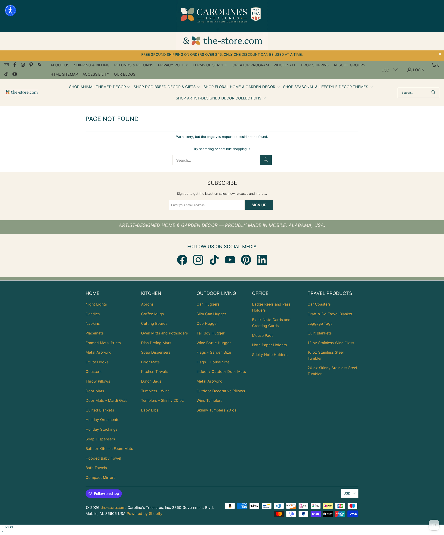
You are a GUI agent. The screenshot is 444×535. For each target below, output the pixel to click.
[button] (100, 87)
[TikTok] (214, 260)
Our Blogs (124, 74)
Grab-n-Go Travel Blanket (330, 314)
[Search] (433, 93)
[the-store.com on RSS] (39, 65)
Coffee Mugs (152, 314)
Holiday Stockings (101, 429)
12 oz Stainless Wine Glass (331, 342)
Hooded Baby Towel (103, 458)
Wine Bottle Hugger (214, 342)
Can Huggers (208, 304)
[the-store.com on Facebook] (14, 65)
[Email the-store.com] (6, 65)
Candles (93, 314)
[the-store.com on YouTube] (14, 74)
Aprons (147, 304)
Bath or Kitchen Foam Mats (109, 448)
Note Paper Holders (269, 345)
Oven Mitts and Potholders (164, 333)
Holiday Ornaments (102, 419)
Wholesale (285, 65)
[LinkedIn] (262, 260)
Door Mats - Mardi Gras (106, 400)
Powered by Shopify (144, 513)
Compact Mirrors (100, 477)
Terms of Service (210, 65)
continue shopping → (235, 149)
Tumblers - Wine (155, 391)
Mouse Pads (262, 335)
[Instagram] (198, 260)
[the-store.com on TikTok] (6, 74)
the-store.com (113, 507)
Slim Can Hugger (211, 314)
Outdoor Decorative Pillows (221, 391)
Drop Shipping (315, 65)
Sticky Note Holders (269, 354)
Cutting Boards (154, 323)
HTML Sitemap (64, 74)
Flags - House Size (213, 362)
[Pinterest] (246, 260)
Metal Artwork (98, 352)
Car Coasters (319, 304)
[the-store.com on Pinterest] (31, 65)
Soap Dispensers (100, 439)
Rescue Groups (349, 65)
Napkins (93, 323)
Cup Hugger (207, 323)
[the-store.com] (21, 92)
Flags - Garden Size (214, 352)
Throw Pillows (98, 381)
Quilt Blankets (320, 333)
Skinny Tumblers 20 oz (217, 410)
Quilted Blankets (100, 410)
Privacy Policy (173, 65)
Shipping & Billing (92, 65)
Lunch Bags (151, 381)
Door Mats (95, 391)
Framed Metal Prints (103, 342)
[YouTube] (230, 260)
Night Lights (96, 304)
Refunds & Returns (133, 65)
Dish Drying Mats (156, 342)
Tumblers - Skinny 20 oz (162, 400)
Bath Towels (96, 467)
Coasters (93, 371)
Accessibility (96, 74)
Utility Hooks (97, 362)
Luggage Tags (320, 323)
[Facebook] (182, 260)
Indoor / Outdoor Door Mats (221, 371)
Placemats (95, 333)
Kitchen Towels (154, 371)
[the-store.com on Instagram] (22, 65)
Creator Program (250, 65)
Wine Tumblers (209, 400)
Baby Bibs (149, 410)
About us (59, 65)
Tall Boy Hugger (211, 333)
